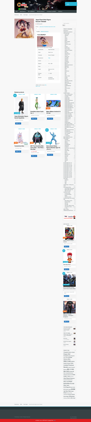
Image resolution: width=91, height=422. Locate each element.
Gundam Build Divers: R (69, 105)
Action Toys (67, 34)
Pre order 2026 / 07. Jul (68, 163)
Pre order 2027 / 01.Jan (68, 171)
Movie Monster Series (68, 200)
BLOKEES (66, 139)
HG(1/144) (67, 361)
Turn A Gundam (67, 133)
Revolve (66, 78)
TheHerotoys (16, 14)
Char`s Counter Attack (69, 94)
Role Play (66, 203)
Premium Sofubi (67, 201)
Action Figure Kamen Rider (69, 188)
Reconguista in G (68, 126)
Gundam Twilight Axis (68, 116)
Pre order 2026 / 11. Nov (68, 168)
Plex (65, 73)
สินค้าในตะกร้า (23, 11)
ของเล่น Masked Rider (67, 187)
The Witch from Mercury (69, 132)
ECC (65, 45)
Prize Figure (26, 14)
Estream (66, 46)
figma (70, 355)
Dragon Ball (67, 145)
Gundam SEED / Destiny (69, 112)
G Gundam (66, 96)
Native (66, 68)
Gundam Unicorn (68, 118)
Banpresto (17, 120)
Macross (66, 152)
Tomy (66, 86)
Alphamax (66, 35)
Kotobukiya (67, 61)
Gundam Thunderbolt (68, 115)
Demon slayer (72, 352)
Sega (20, 148)
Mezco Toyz (67, 67)
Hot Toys (66, 55)
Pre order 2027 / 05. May (68, 176)
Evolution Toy (67, 47)
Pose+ (66, 74)
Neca (66, 69)
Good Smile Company (68, 50)
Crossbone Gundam (68, 95)
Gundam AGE (67, 101)
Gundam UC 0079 (68, 117)
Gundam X (66, 121)
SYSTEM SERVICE (68, 85)
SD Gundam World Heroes (69, 129)
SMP (65, 391)
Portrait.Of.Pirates (66, 379)
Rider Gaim (66, 385)
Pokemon (66, 156)
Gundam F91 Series (68, 108)
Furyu (66, 181)
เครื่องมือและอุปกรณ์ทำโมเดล (68, 210)
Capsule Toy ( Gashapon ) (68, 31)
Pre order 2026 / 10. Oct (68, 167)
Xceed (66, 91)
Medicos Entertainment (69, 64)
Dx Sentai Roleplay (68, 194)
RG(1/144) (66, 381)
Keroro (66, 151)
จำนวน (37, 26)
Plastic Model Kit (66, 138)
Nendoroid (70, 374)
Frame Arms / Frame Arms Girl (70, 148)
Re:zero (71, 379)
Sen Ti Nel (66, 79)
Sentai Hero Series (68, 196)
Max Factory (67, 62)
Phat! (66, 72)
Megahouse (67, 66)
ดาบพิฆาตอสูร (72, 398)
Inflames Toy (67, 56)
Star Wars (68, 391)
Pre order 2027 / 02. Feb (68, 172)
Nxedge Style (71, 376)
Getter (67, 357)
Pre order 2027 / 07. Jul (68, 177)
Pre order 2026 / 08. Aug (68, 165)
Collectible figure (66, 33)
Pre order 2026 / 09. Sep (68, 166)
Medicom (66, 63)
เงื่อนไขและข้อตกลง (40, 11)
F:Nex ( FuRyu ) (67, 48)
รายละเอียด (38, 31)
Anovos (66, 39)
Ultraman (66, 159)
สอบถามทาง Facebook (44, 26)
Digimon (66, 141)
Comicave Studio (68, 44)
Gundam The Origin (68, 113)
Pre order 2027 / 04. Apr (68, 174)
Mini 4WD (66, 371)
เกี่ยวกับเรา (60, 11)
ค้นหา (64, 25)
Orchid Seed (67, 71)
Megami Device (67, 154)
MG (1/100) (70, 369)
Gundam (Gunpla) (67, 93)
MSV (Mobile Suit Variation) (69, 124)
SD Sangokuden (67, 130)
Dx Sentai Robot (67, 193)
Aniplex (66, 37)
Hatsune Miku (67, 359)
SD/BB (73, 389)
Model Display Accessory (68, 137)
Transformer (66, 394)
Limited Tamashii (71, 367)
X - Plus (66, 207)
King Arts (66, 59)
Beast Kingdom (67, 41)
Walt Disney (65, 398)
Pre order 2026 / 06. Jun (68, 162)
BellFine (66, 42)
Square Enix (67, 82)
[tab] (38, 31)
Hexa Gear (66, 149)
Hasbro (66, 51)
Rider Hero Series (68, 190)
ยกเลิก (54, 420)
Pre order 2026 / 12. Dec (68, 170)
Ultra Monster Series (68, 206)
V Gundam (66, 134)
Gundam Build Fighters (69, 106)
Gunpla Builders (67, 122)
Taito (49, 58)
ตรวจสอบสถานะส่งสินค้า (51, 11)
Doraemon (66, 143)
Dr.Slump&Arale (67, 144)
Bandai (66, 40)
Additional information (44, 31)
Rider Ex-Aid (70, 383)
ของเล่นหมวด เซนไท (67, 192)
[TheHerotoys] (21, 5)
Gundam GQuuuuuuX (68, 110)
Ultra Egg (66, 204)
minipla (71, 371)
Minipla (66, 195)
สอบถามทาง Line (51, 26)
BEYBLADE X (66, 30)
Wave (66, 89)
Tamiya (66, 157)
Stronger (66, 84)
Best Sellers (66, 224)
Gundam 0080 (67, 97)
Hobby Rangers (67, 53)
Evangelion (67, 146)
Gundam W (67, 119)
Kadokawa (66, 58)
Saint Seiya (68, 389)
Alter (65, 36)
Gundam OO (67, 111)
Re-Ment (66, 77)
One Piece (66, 155)
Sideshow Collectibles (68, 80)
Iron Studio (66, 57)
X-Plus (66, 90)
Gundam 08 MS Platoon (69, 100)
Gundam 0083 (67, 99)
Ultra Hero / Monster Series (69, 205)
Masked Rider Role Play (69, 189)
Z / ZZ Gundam (67, 135)
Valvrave (66, 160)
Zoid (65, 161)
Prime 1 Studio (67, 75)
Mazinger (65, 369)
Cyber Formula (67, 140)
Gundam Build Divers (68, 104)
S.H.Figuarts (67, 387)
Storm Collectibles (68, 83)
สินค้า (17, 11)
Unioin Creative (67, 88)
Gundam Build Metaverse (69, 107)
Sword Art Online (69, 392)
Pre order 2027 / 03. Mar (68, 173)
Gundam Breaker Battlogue (69, 102)
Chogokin (66, 352)
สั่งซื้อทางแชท (18, 123)
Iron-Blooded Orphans (68, 123)
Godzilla (70, 357)
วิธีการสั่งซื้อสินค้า (31, 11)
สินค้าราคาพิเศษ (66, 209)
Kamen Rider (67, 150)
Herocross (66, 52)
